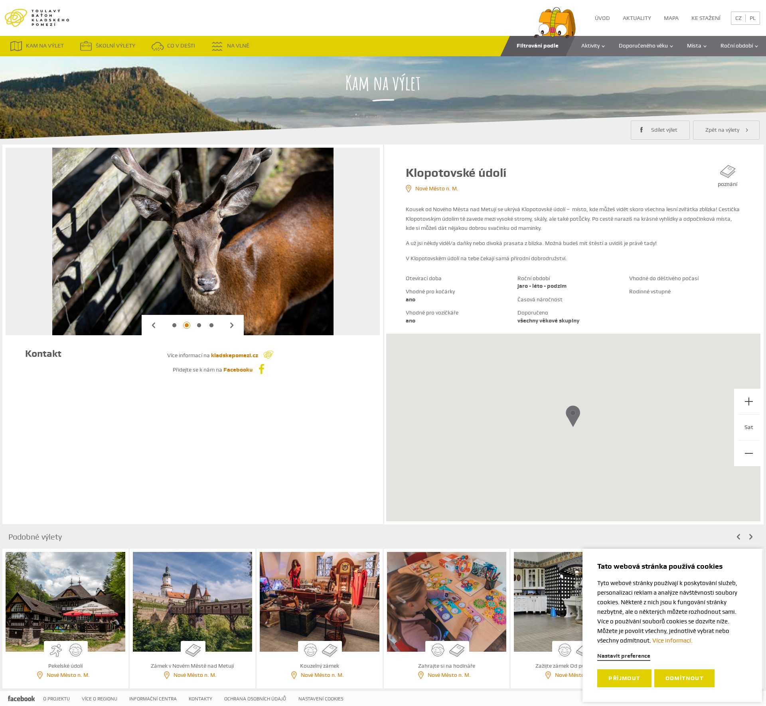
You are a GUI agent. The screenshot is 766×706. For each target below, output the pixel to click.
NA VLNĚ (238, 45)
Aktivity (590, 45)
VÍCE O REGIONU (99, 699)
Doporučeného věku (643, 45)
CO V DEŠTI (181, 45)
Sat (748, 427)
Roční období (737, 45)
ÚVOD (602, 18)
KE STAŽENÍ (706, 18)
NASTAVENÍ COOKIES (321, 699)
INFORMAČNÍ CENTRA (153, 699)
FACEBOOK (21, 705)
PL (753, 18)
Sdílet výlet (664, 130)
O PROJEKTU (56, 699)
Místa (694, 45)
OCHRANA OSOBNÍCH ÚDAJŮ (255, 699)
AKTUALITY (637, 18)
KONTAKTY (200, 699)
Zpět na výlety (722, 130)
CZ (738, 18)
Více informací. (672, 640)
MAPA (671, 18)
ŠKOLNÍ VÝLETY (115, 45)
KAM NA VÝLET (45, 45)
